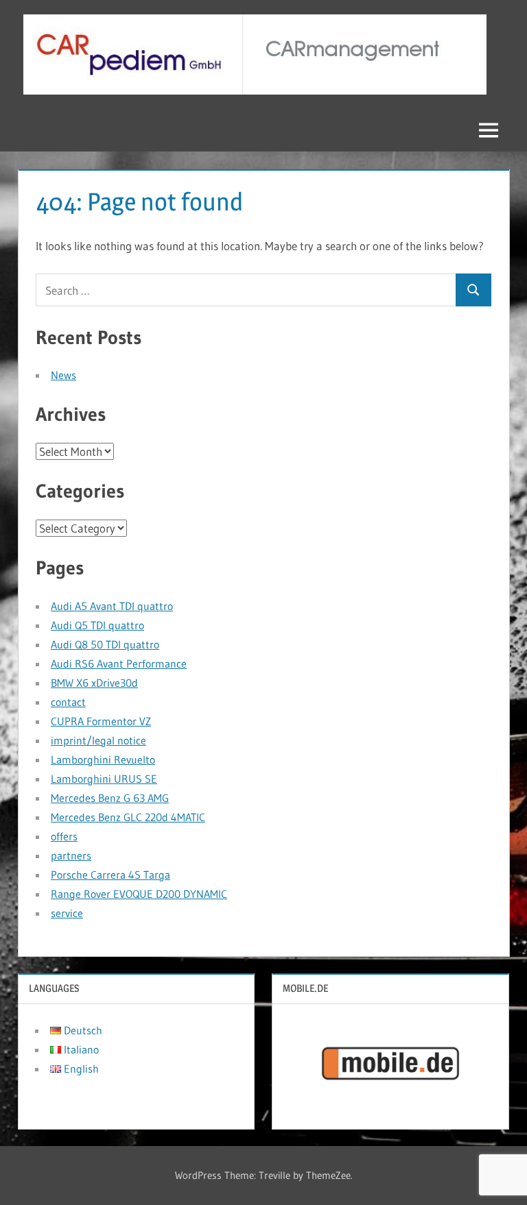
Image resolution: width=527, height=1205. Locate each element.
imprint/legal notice (98, 740)
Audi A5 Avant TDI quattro (112, 606)
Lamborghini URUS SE (104, 779)
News (63, 375)
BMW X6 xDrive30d (94, 683)
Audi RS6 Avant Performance (119, 663)
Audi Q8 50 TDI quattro (105, 644)
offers (64, 836)
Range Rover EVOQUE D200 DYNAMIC (139, 894)
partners (71, 855)
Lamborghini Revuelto (103, 759)
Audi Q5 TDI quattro (97, 625)
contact (68, 702)
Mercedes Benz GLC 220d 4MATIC (128, 817)
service (67, 913)
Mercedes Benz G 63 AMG (110, 798)
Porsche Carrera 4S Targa (110, 874)
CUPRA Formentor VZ (101, 721)
